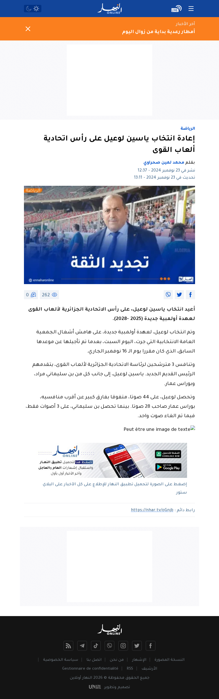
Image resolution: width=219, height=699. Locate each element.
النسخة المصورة (169, 660)
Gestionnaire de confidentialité (90, 669)
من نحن (117, 660)
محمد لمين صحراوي (163, 163)
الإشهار (139, 660)
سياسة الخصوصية (60, 660)
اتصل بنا (94, 660)
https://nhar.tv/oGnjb (152, 510)
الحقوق (132, 678)
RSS (130, 669)
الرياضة (188, 129)
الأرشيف (149, 669)
